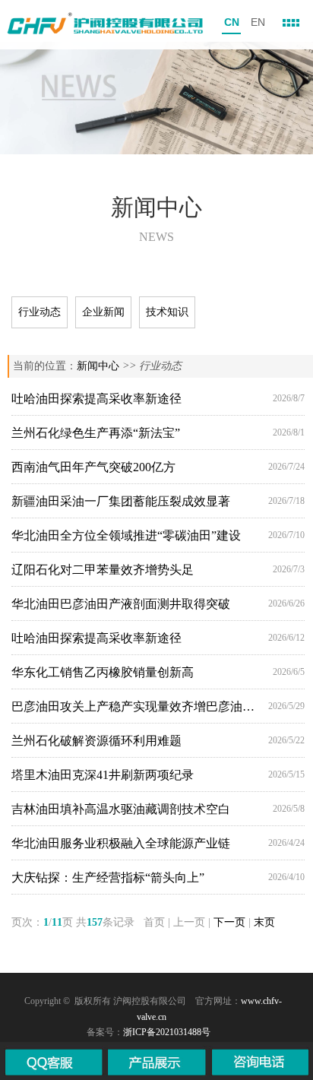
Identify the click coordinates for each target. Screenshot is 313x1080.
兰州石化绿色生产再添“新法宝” (95, 432)
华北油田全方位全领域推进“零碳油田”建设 (126, 535)
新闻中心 (98, 366)
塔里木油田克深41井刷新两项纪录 (102, 774)
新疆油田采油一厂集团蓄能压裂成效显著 (120, 501)
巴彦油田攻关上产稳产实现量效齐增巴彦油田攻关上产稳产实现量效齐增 (136, 706)
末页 (264, 922)
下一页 (229, 922)
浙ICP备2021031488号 (166, 1032)
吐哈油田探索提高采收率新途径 (96, 398)
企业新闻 (103, 312)
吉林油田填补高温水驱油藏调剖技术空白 (120, 809)
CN (231, 22)
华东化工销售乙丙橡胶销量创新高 (102, 672)
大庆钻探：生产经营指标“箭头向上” (107, 877)
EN (258, 22)
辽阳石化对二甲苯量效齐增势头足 (102, 569)
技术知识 (167, 312)
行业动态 (39, 312)
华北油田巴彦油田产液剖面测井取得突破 (120, 603)
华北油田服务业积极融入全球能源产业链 (120, 843)
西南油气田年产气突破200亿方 (93, 467)
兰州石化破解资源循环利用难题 (96, 740)
